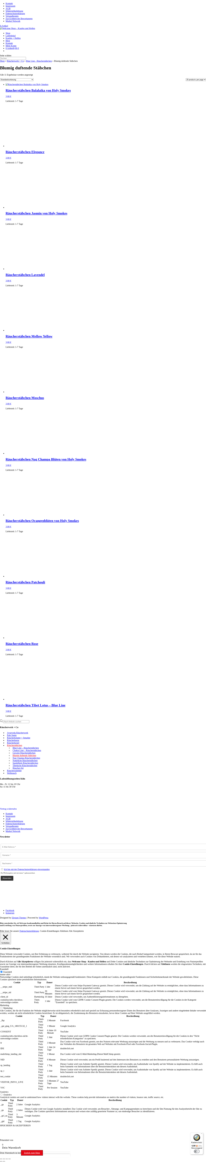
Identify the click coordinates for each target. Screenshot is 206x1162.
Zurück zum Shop (32, 1153)
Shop (8, 33)
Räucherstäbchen (14, 745)
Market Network (13, 21)
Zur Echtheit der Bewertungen (19, 18)
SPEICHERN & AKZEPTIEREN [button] (15, 1125)
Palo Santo (12, 735)
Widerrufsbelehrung (14, 11)
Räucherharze (13, 740)
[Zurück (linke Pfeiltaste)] (1, 1161)
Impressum (10, 6)
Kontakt (9, 3)
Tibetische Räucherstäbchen (25, 765)
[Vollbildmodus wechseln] (4, 1158)
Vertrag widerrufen (8, 809)
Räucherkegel (13, 743)
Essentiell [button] (4, 969)
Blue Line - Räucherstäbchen (39, 61)
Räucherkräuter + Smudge (18, 738)
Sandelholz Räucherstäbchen (25, 763)
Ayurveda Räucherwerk (17, 733)
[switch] (197, 1151)
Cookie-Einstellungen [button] (49, 931)
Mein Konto (11, 46)
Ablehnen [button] (64, 931)
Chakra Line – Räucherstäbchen (27, 750)
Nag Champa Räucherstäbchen (26, 758)
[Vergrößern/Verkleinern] (1, 1158)
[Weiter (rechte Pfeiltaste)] (4, 1161)
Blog (8, 41)
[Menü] (201, 1134)
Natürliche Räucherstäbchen (25, 760)
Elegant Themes (19, 918)
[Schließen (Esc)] (9, 1158)
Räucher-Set (18, 768)
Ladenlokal (11, 35)
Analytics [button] (4, 1092)
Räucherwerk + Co (15, 61)
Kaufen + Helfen (13, 38)
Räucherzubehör (14, 770)
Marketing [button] (4, 1005)
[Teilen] (7, 1158)
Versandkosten (12, 16)
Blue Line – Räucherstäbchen (26, 748)
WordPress (43, 918)
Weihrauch (12, 773)
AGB (8, 8)
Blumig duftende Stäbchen (24, 755)
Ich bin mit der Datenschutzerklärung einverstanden (27, 869)
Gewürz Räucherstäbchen (24, 753)
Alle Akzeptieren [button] (76, 931)
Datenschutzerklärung (15, 13)
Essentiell (7, 972)
